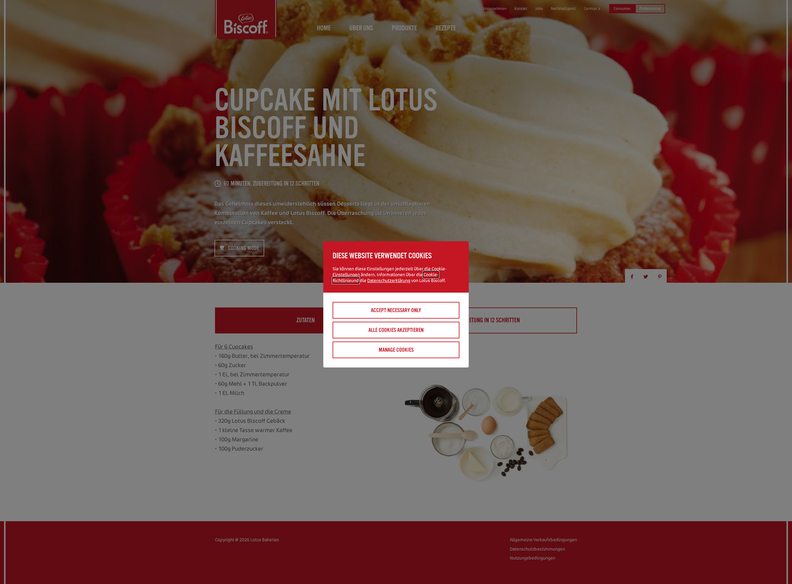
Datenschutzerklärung (388, 280)
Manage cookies (396, 350)
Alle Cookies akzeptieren (396, 330)
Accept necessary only (396, 310)
